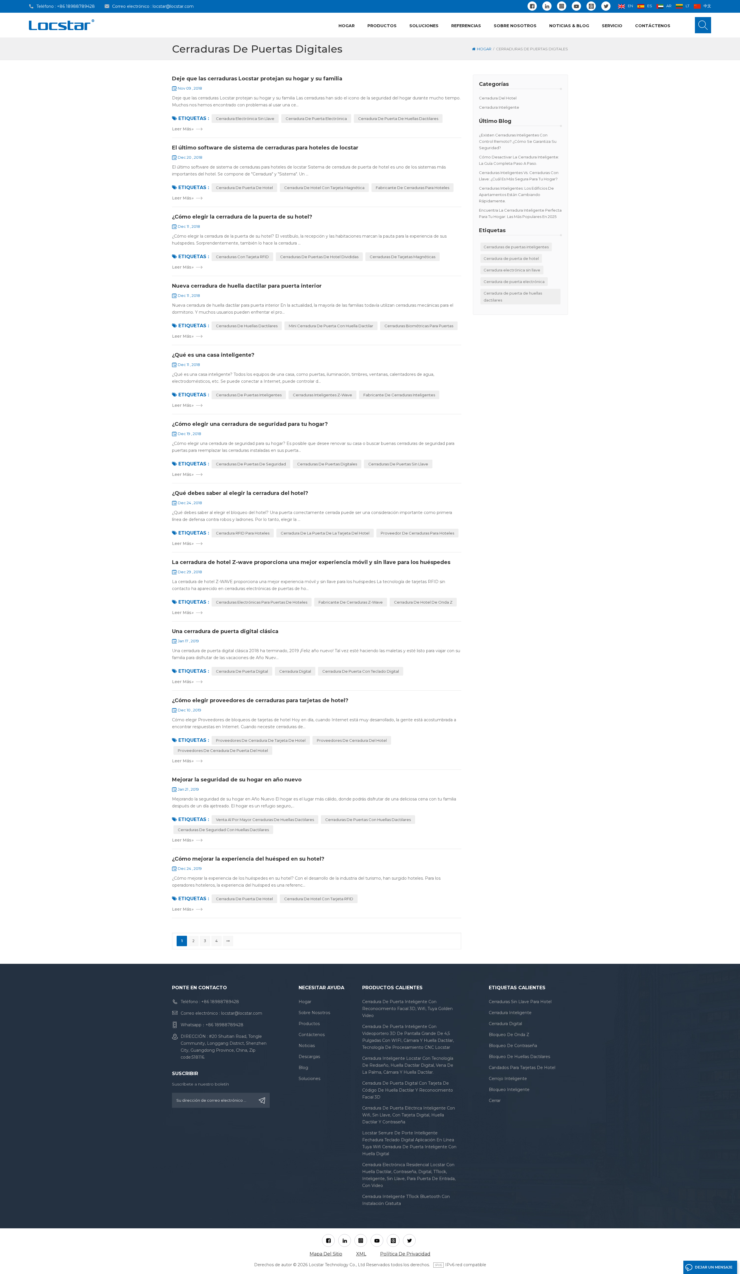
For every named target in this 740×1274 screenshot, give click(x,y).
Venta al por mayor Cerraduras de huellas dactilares (265, 819)
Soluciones (424, 25)
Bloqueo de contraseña (513, 1045)
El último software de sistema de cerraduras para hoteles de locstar (265, 148)
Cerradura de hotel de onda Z (423, 602)
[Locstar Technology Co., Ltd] (61, 24)
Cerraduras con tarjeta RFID (242, 256)
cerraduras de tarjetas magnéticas (402, 256)
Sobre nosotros (515, 25)
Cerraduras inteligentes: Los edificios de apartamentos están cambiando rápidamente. (516, 194)
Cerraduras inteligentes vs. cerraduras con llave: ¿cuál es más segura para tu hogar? (518, 175)
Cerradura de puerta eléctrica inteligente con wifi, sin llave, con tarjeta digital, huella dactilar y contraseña (408, 1115)
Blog (303, 1067)
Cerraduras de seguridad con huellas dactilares (223, 829)
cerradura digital (505, 1023)
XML (361, 1254)
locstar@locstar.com (173, 6)
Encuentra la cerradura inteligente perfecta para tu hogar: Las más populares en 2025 (520, 213)
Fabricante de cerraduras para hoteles (412, 187)
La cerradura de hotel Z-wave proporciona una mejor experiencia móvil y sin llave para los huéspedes (311, 562)
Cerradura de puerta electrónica (514, 281)
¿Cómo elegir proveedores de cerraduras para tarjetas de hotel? (260, 700)
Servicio (612, 25)
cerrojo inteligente (508, 1078)
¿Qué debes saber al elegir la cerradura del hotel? (240, 493)
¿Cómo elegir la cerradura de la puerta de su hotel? (242, 217)
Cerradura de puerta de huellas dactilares (513, 296)
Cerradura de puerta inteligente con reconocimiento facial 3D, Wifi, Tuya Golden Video (407, 1008)
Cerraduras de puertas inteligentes (516, 247)
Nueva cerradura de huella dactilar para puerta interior (247, 286)
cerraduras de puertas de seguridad (251, 464)
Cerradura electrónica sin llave (512, 270)
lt (687, 5)
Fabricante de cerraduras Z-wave (351, 602)
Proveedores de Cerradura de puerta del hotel (223, 750)
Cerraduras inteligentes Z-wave (322, 395)
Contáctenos (652, 25)
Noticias (307, 1045)
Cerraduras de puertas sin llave (398, 464)
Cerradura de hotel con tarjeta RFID (318, 898)
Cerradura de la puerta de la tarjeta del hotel (325, 533)
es (649, 5)
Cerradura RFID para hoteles (242, 533)
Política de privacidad (405, 1254)
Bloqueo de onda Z (509, 1034)
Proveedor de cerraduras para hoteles (417, 533)
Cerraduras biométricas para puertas (418, 325)
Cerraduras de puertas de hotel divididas (319, 256)
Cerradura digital (295, 671)
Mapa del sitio (326, 1254)
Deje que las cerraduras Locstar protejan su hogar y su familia (257, 78)
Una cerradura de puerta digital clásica (225, 631)
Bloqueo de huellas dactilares (519, 1056)
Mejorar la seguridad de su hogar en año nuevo (236, 779)
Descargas (309, 1056)
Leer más (182, 129)
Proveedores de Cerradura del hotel (352, 740)
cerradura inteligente (499, 107)
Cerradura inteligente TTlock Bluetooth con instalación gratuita (406, 1200)
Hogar (346, 25)
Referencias (466, 25)
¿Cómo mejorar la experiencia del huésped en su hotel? (248, 859)
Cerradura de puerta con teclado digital (360, 671)
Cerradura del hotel (498, 98)
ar (668, 5)
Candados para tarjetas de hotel (522, 1067)
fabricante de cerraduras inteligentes (399, 395)
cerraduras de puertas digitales (327, 464)
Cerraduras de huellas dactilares (247, 325)
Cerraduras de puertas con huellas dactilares (368, 819)
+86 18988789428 (76, 6)
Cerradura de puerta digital (242, 671)
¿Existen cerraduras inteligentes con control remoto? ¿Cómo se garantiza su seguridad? (517, 141)
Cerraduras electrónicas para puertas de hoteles (261, 602)
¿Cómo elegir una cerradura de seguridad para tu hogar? (250, 424)
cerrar (495, 1100)
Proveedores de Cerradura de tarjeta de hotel (261, 740)
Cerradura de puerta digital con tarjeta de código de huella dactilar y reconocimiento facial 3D (407, 1090)
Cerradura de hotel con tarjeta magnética (324, 187)
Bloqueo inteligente (509, 1089)
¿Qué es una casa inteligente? (213, 355)
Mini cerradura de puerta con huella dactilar (331, 325)
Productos (382, 25)
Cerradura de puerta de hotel (511, 258)
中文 (707, 5)
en (630, 5)
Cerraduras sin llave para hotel (520, 1001)
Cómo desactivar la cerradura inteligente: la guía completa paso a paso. (519, 160)
